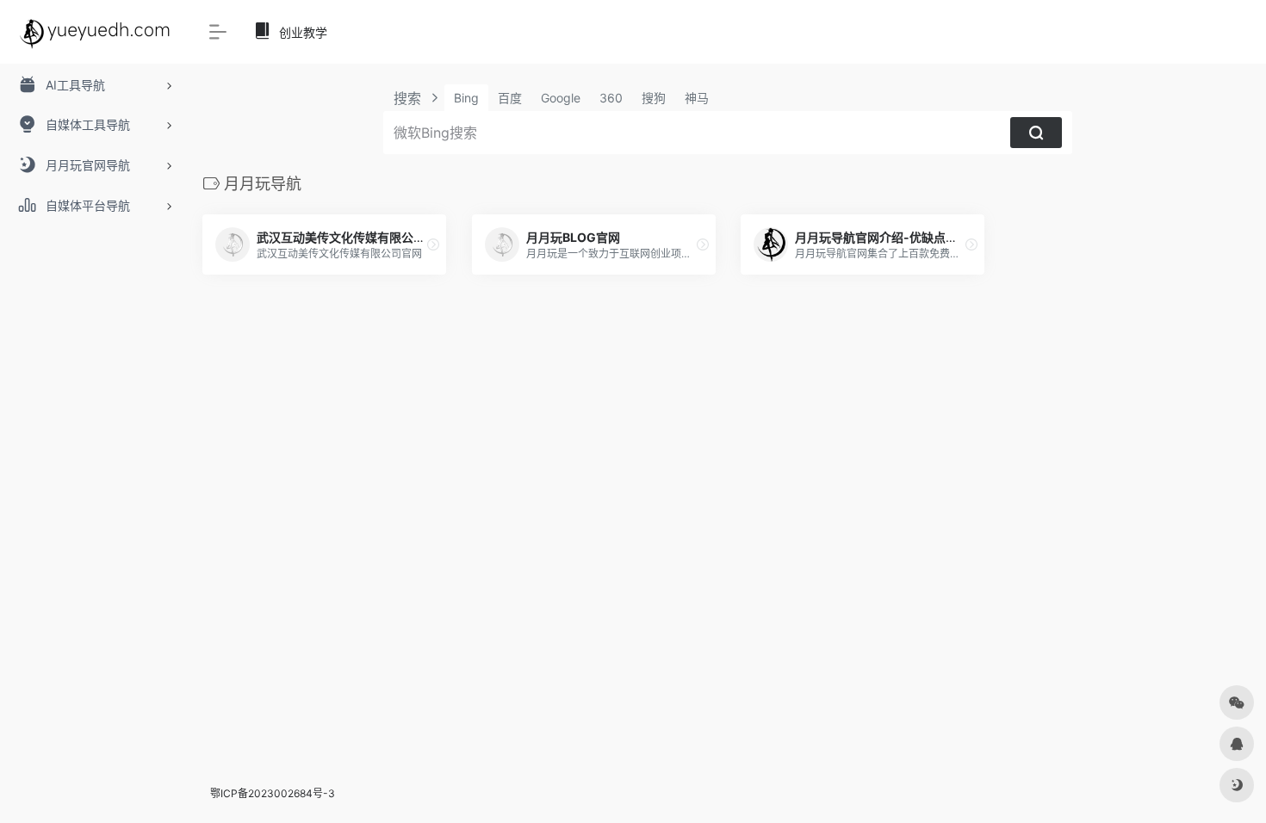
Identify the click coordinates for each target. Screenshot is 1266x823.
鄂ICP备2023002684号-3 (272, 793)
